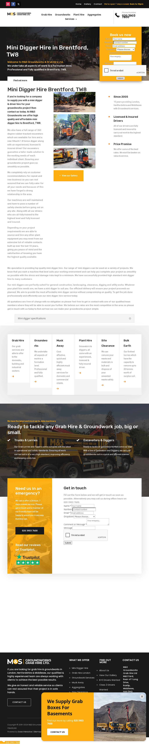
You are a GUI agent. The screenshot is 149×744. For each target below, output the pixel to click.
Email (109, 46)
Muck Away (78, 682)
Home (78, 4)
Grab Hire (46, 15)
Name (109, 39)
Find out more (20, 80)
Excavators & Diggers (98, 440)
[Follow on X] (18, 4)
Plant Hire (78, 15)
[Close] (142, 696)
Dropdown (111, 49)
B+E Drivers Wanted (109, 679)
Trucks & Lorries (26, 440)
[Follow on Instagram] (8, 4)
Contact (98, 4)
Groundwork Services (83, 677)
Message (109, 63)
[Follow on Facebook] (13, 4)
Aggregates (94, 15)
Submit (120, 78)
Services (69, 19)
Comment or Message (120, 53)
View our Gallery (69, 175)
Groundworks (62, 15)
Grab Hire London (81, 672)
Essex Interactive (25, 731)
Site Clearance (80, 692)
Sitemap (37, 731)
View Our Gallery (108, 675)
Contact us (19, 702)
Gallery (87, 4)
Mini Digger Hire (80, 668)
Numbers (108, 42)
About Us (104, 670)
